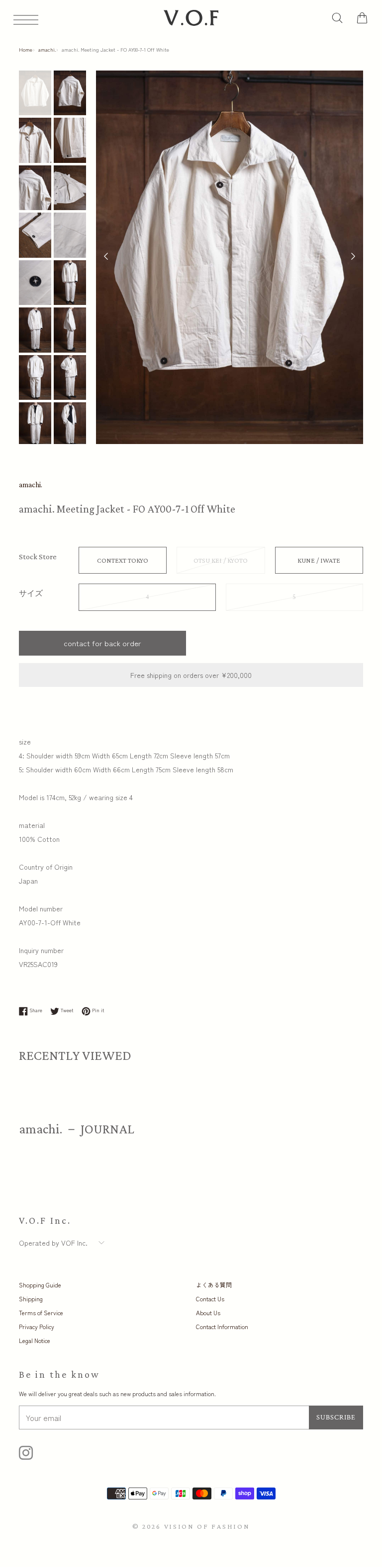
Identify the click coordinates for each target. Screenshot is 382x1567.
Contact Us (210, 1298)
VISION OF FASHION (207, 1526)
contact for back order (102, 643)
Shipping (31, 1298)
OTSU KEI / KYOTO (220, 560)
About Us (208, 1312)
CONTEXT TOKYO (122, 560)
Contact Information (222, 1326)
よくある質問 (214, 1284)
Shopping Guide (40, 1284)
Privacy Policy (36, 1326)
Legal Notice (34, 1340)
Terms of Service (41, 1312)
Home (25, 49)
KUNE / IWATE (318, 560)
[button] (353, 257)
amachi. (47, 49)
